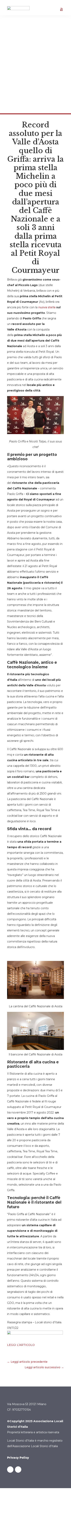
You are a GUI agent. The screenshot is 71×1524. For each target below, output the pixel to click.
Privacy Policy (18, 1457)
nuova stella (46, 307)
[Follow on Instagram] (18, 1469)
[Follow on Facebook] (10, 1469)
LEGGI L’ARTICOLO (21, 1345)
